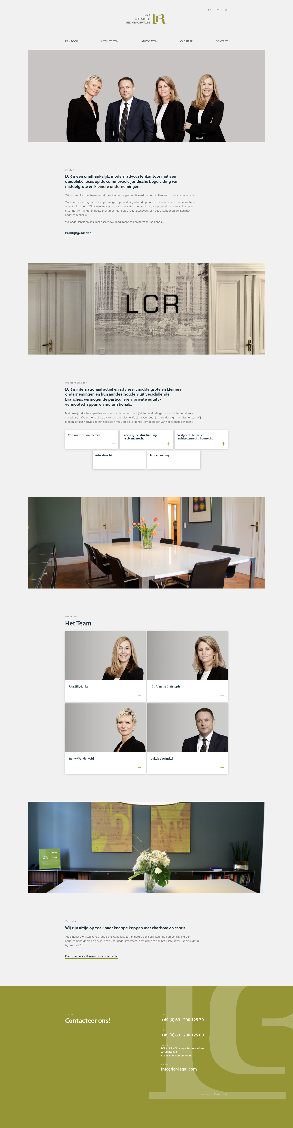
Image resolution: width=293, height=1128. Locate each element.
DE (209, 10)
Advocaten (149, 41)
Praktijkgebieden (78, 232)
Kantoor (71, 41)
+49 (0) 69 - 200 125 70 (182, 1019)
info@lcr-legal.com (179, 1069)
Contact (222, 41)
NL (226, 10)
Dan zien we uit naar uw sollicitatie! (91, 956)
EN (218, 10)
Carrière (186, 41)
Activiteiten (109, 41)
